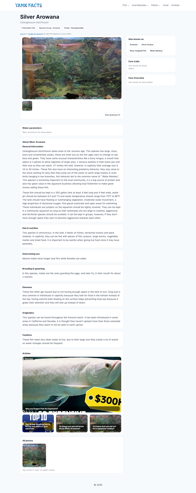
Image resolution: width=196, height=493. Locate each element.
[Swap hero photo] (27, 106)
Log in (22, 34)
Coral (166, 5)
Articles (175, 5)
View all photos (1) (112, 115)
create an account (35, 34)
